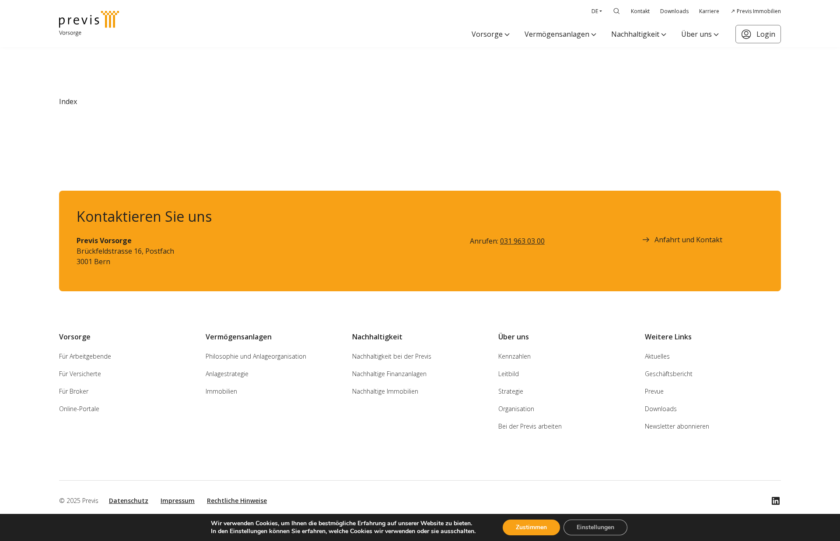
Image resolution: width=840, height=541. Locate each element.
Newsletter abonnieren (677, 426)
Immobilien (221, 391)
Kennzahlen (514, 356)
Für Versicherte (80, 374)
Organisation (516, 409)
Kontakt (640, 11)
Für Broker (73, 391)
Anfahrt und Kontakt (688, 239)
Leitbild (508, 374)
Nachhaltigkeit (635, 34)
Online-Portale (79, 409)
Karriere (709, 11)
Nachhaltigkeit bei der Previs (391, 356)
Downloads (674, 11)
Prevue (654, 391)
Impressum (178, 500)
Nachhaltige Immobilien (385, 391)
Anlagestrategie (227, 374)
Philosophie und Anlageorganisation (256, 356)
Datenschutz (128, 500)
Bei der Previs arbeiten (530, 426)
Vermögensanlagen (557, 34)
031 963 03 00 (522, 241)
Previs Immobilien (759, 11)
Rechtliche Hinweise (237, 500)
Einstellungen (595, 527)
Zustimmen (531, 527)
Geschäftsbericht (669, 374)
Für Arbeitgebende (85, 356)
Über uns (696, 34)
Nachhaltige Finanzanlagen (389, 374)
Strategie (510, 391)
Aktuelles (657, 356)
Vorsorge (487, 34)
